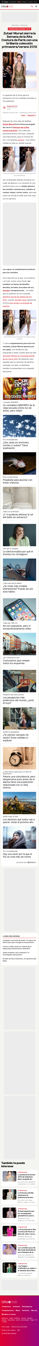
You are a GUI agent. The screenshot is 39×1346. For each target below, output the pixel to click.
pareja (4, 1320)
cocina (23, 1318)
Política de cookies (8, 1330)
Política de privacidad (19, 1327)
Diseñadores (27, 1307)
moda (11, 1318)
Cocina (30, 2)
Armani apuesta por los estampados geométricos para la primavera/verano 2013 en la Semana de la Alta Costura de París (27, 1213)
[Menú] (36, 6)
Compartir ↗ (31, 115)
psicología (25, 1320)
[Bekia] (5, 2)
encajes (6, 290)
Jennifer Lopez (20, 300)
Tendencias (23, 25)
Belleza (25, 2)
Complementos (8, 1310)
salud (18, 1320)
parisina (21, 140)
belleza (17, 1318)
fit (36, 1320)
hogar (32, 1320)
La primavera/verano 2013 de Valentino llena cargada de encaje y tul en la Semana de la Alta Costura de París (26, 1177)
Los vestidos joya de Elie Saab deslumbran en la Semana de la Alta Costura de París (27, 1250)
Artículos (16, 1307)
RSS (18, 1330)
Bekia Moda (15, 25)
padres (29, 1318)
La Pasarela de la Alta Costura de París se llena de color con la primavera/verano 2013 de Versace (27, 1231)
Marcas (34, 1310)
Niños (18, 1310)
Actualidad (12, 2)
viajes (4, 1322)
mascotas (11, 1320)
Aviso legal (6, 1327)
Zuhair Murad (9, 124)
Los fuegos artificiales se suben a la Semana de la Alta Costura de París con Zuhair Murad (27, 1268)
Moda (19, 2)
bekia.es (5, 1318)
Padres (36, 2)
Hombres (25, 1310)
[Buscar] (31, 6)
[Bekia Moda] (7, 6)
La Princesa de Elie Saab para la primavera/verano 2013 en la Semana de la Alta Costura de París (27, 1195)
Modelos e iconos (9, 1314)
